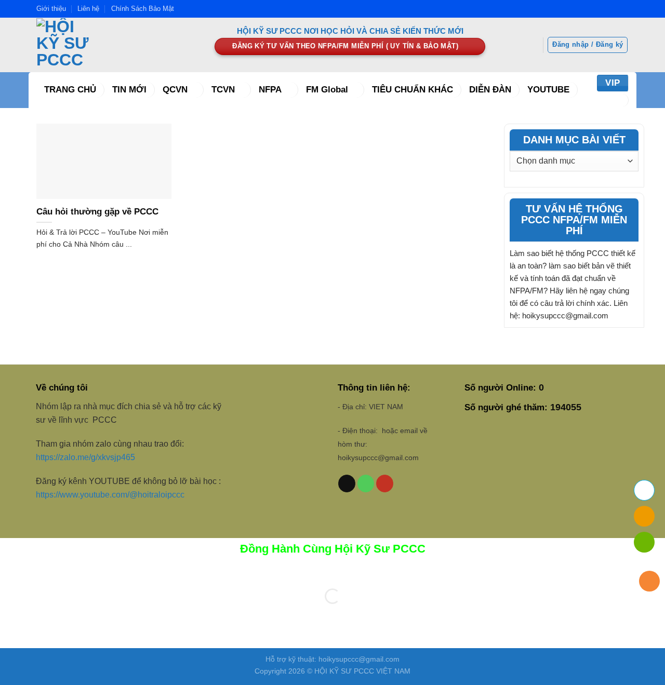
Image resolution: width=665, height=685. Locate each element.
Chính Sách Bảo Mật (142, 8)
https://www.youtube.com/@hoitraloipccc (111, 494)
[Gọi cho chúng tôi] (366, 483)
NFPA (270, 90)
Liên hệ (88, 8)
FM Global (327, 90)
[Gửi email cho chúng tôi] (346, 483)
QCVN (175, 90)
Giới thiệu (51, 8)
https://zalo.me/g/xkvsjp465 (85, 457)
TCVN (223, 90)
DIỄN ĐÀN (490, 90)
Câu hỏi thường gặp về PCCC (97, 212)
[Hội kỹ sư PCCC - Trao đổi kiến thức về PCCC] (117, 45)
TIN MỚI (129, 90)
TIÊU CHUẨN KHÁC (412, 90)
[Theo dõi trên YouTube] (384, 483)
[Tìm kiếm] (615, 100)
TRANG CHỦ (70, 90)
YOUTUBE (548, 90)
